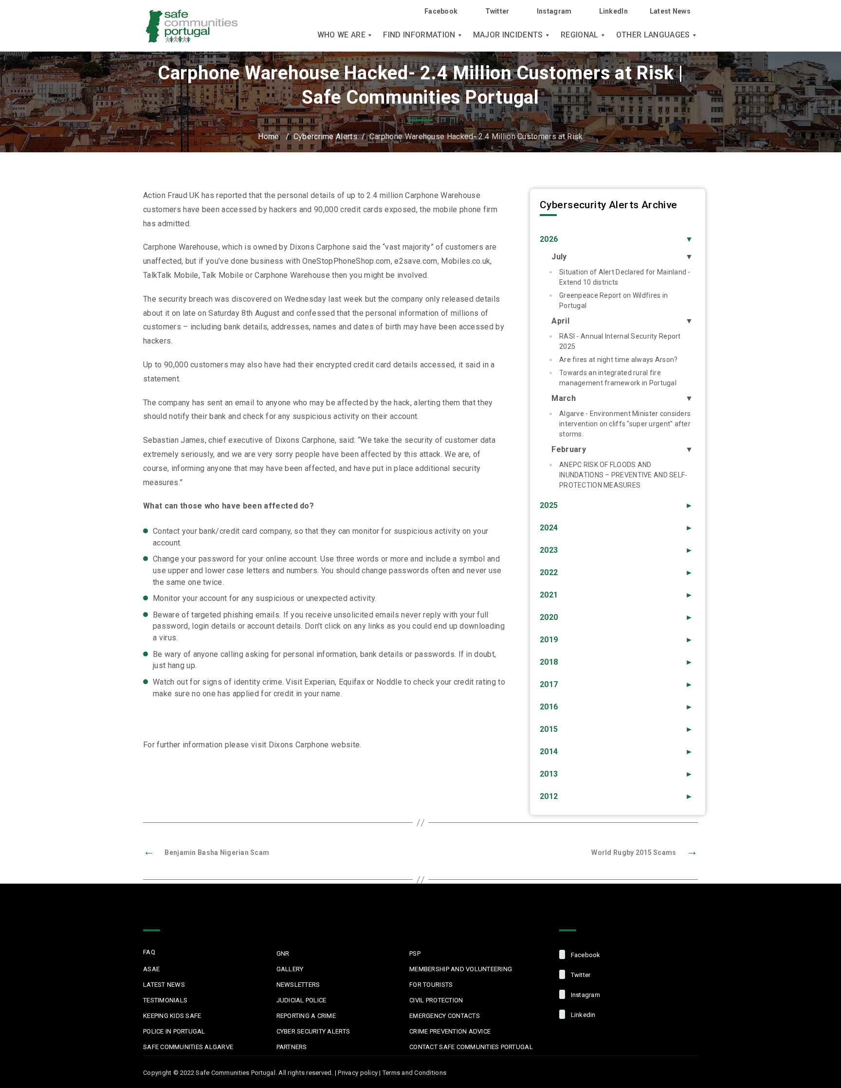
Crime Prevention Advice (450, 1031)
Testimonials (165, 1000)
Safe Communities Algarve (188, 1047)
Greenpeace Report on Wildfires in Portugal (613, 300)
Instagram (554, 11)
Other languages (653, 35)
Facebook (440, 11)
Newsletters (298, 984)
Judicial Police (301, 1000)
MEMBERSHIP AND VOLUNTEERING (460, 969)
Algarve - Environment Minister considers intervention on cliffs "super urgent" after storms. (625, 424)
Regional (580, 35)
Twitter (497, 11)
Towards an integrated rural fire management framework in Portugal (617, 378)
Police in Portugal (174, 1031)
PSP (414, 953)
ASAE (151, 969)
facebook (584, 955)
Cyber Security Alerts (313, 1031)
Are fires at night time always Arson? (618, 359)
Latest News (670, 11)
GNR (283, 953)
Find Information (419, 35)
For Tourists (431, 984)
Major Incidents (508, 35)
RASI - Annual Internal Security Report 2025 (620, 341)
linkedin (582, 1014)
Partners (291, 1047)
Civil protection (436, 1000)
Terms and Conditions (414, 1072)
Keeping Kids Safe (172, 1015)
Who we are (341, 35)
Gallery (290, 969)
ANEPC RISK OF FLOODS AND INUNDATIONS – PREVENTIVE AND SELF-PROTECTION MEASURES (623, 475)
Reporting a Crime (306, 1015)
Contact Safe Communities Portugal (471, 1047)
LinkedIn (613, 11)
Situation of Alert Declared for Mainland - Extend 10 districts (625, 277)
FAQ (149, 952)
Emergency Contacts (444, 1015)
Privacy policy (358, 1072)
